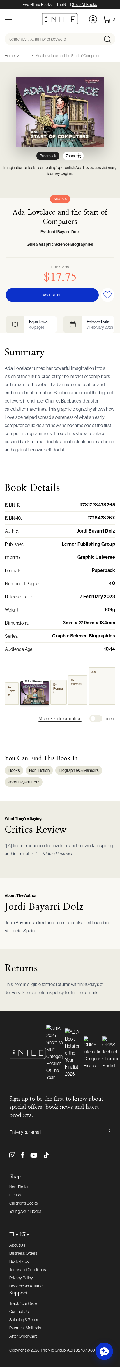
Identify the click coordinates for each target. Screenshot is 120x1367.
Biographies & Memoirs (79, 770)
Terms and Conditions (27, 1269)
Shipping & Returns (25, 1319)
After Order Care (23, 1336)
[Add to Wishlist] (107, 295)
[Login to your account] (93, 19)
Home (10, 55)
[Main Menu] (8, 19)
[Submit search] (109, 39)
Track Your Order (23, 1303)
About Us (17, 1245)
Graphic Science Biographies (66, 244)
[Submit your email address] (105, 1132)
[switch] (95, 718)
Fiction (15, 1195)
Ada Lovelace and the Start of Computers (68, 55)
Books (14, 770)
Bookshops (19, 1261)
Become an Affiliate (26, 1286)
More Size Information (59, 718)
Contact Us (19, 1311)
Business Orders (23, 1253)
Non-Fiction (39, 770)
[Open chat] (104, 1351)
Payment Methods (25, 1328)
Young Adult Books (25, 1211)
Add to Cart (52, 295)
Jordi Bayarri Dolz (63, 231)
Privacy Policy (21, 1277)
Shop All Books (84, 5)
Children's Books (23, 1203)
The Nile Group (53, 1350)
